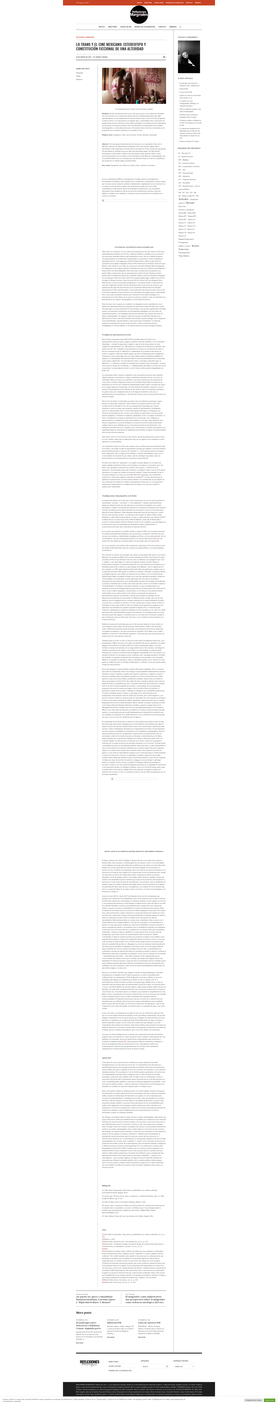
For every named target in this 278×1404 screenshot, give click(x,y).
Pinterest (79, 79)
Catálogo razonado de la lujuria (189, 141)
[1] (123, 346)
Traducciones (184, 249)
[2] (108, 370)
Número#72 (183, 216)
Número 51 (182, 226)
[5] (135, 475)
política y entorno (184, 246)
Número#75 (192, 216)
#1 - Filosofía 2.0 (184, 153)
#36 (180, 192)
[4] (147, 458)
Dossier (190, 202)
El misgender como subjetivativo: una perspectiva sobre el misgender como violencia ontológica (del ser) (145, 1299)
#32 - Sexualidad (184, 183)
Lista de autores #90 (149, 1322)
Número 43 (191, 219)
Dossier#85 (80, 37)
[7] (103, 1263)
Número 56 (190, 229)
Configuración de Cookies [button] (253, 1400)
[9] (125, 1041)
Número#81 (183, 219)
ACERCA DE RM (115, 1366)
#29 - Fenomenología (186, 173)
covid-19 (182, 203)
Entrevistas (182, 206)
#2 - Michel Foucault (186, 156)
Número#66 (191, 213)
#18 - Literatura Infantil (186, 163)
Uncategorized (184, 252)
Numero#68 (182, 213)
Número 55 (182, 229)
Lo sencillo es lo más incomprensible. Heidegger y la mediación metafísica (189, 103)
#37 (183, 192)
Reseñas (195, 245)
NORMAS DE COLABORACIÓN (120, 1370)
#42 (197, 196)
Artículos (184, 199)
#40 (195, 192)
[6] (103, 1251)
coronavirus (194, 199)
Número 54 (191, 226)
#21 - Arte (182, 169)
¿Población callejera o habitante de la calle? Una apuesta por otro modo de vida (191, 123)
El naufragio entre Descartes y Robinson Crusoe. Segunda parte (88, 1325)
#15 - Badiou (184, 159)
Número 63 (182, 236)
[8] (158, 541)
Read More (79, 1343)
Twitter (78, 76)
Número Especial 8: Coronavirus (186, 241)
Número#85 (90, 37)
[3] (112, 396)
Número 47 (182, 223)
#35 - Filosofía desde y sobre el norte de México (189, 187)
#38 (187, 192)
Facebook (79, 73)
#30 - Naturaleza (184, 176)
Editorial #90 (114, 1322)
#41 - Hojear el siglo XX (187, 196)
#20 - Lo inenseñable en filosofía (189, 166)
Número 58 (182, 232)
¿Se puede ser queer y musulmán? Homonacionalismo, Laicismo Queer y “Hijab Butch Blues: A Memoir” (95, 1299)
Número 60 (191, 232)
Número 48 (191, 223)
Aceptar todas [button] (269, 1400)
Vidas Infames (184, 256)
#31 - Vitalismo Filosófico (187, 179)
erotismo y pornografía (186, 209)
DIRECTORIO (113, 1362)
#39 (191, 192)
